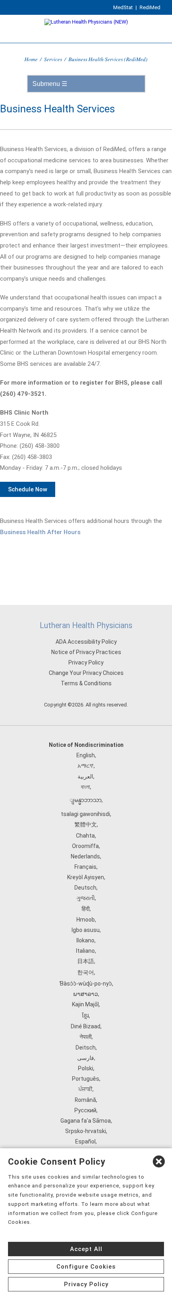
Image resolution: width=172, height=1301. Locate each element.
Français (85, 867)
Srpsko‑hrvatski (85, 1131)
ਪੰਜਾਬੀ (85, 1089)
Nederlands (85, 856)
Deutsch (85, 887)
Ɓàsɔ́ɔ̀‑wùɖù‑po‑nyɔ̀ (85, 983)
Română (85, 1100)
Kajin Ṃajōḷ (85, 1004)
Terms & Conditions (86, 683)
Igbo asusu (86, 930)
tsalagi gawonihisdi (85, 814)
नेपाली (86, 1037)
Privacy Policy (86, 662)
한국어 (85, 972)
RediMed (150, 7)
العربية (85, 776)
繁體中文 (85, 824)
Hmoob (85, 919)
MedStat (123, 7)
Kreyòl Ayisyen (85, 877)
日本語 (85, 961)
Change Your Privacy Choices (86, 673)
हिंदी (86, 909)
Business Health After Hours (40, 532)
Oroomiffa (85, 846)
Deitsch (86, 1047)
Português (85, 1079)
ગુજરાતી (85, 898)
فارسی (85, 1058)
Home (31, 59)
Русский (85, 1110)
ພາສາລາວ (85, 994)
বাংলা (85, 787)
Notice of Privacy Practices (86, 652)
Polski (85, 1068)
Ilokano (85, 940)
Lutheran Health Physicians (86, 625)
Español (85, 1141)
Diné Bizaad (85, 1026)
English (85, 755)
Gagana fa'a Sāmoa (85, 1120)
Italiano (85, 951)
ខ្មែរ (85, 1015)
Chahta (85, 835)
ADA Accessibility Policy (86, 642)
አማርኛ (86, 765)
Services (53, 59)
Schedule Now (27, 489)
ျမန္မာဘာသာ (86, 800)
